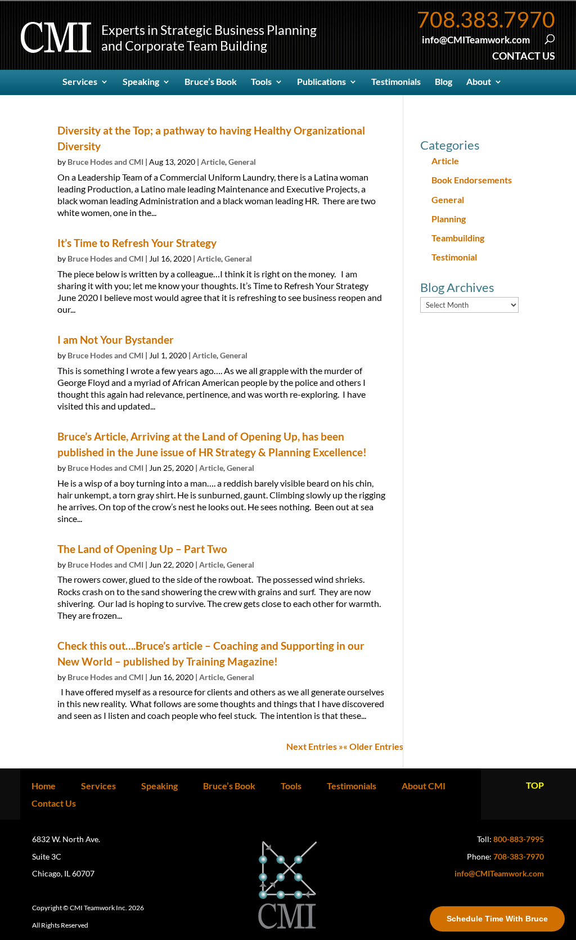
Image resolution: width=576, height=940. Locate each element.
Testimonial (454, 256)
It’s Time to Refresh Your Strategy (137, 242)
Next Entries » (314, 746)
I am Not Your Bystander (115, 339)
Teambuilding (457, 237)
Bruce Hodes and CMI (105, 162)
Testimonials (396, 82)
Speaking (141, 82)
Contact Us (54, 803)
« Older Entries (373, 746)
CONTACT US (523, 56)
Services (79, 82)
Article (213, 162)
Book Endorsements (471, 179)
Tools (261, 82)
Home (44, 785)
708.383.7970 (486, 19)
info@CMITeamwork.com (499, 873)
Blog (443, 82)
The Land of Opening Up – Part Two (142, 548)
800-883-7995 (518, 839)
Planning (448, 218)
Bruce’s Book (210, 82)
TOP (535, 785)
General (242, 162)
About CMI (424, 785)
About (478, 82)
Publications (321, 82)
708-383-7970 (518, 856)
